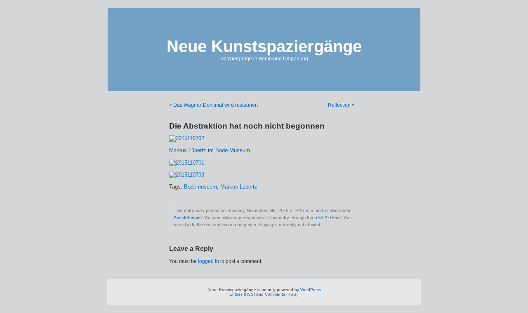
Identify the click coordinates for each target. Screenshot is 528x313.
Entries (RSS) (242, 294)
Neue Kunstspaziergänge (264, 46)
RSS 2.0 (322, 217)
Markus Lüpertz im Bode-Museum (209, 150)
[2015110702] (186, 138)
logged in (208, 261)
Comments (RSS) (281, 294)
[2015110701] (186, 163)
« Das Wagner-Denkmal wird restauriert (213, 105)
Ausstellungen (188, 217)
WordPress (310, 289)
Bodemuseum (200, 187)
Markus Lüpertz (238, 187)
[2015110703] (186, 175)
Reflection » (341, 105)
